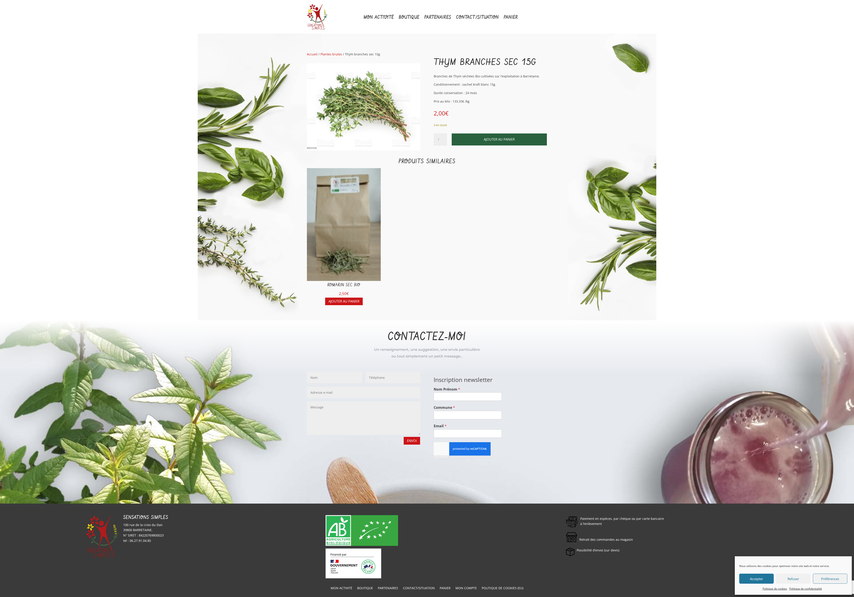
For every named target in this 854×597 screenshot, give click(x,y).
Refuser (793, 579)
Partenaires (437, 17)
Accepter (756, 579)
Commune (444, 407)
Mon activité (379, 17)
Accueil (312, 54)
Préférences (830, 579)
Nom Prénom (447, 389)
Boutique (409, 17)
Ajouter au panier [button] (343, 301)
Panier (511, 17)
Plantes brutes (331, 54)
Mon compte (466, 588)
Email (440, 426)
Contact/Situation (477, 17)
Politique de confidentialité (805, 589)
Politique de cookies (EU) (502, 588)
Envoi (412, 440)
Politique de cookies (775, 589)
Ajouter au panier (499, 139)
